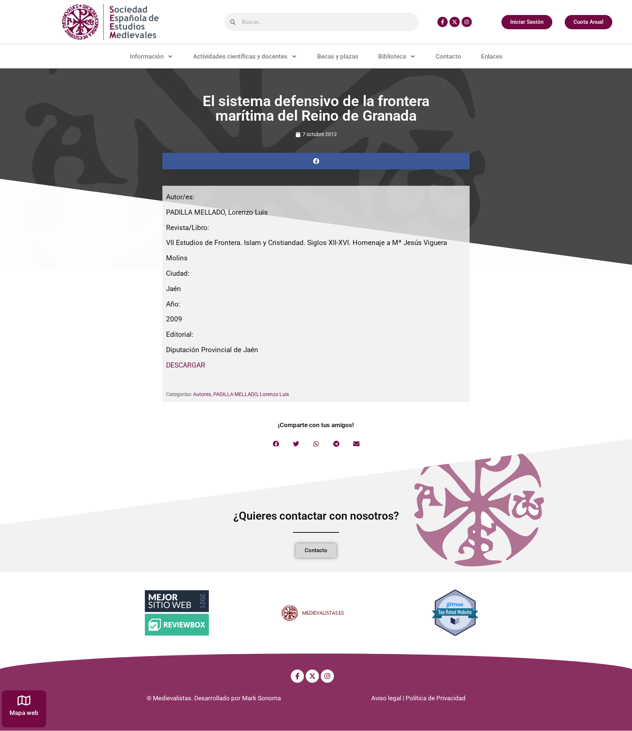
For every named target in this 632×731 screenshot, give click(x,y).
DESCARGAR (185, 365)
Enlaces (492, 56)
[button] (316, 161)
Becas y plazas (337, 56)
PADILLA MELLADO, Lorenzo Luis (251, 394)
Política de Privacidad (436, 698)
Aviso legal (386, 698)
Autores (202, 394)
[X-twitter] (454, 22)
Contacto (448, 56)
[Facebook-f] (442, 22)
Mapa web (24, 712)
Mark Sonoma (261, 698)
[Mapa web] (24, 700)
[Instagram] (467, 22)
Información (146, 56)
